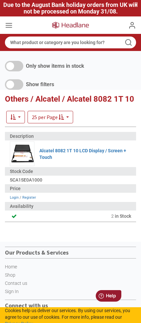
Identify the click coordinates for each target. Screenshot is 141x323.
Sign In (12, 291)
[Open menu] (9, 26)
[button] (50, 117)
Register (29, 197)
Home (11, 266)
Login (14, 197)
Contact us (16, 283)
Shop (10, 275)
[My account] (132, 25)
